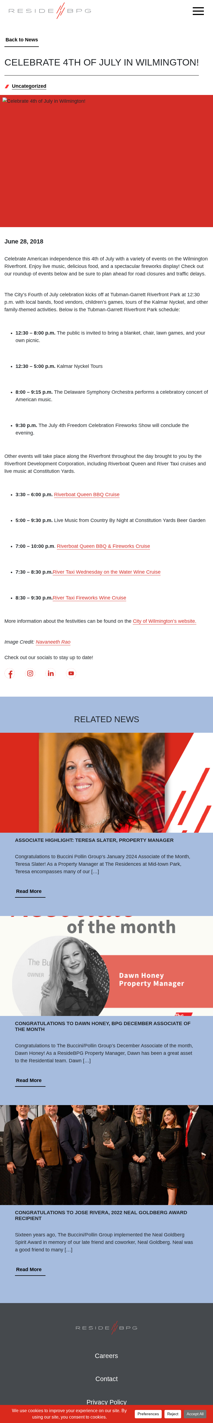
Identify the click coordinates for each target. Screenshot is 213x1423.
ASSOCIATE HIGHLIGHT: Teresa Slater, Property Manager (94, 840)
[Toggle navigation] (200, 11)
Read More (29, 891)
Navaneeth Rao (53, 642)
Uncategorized (29, 86)
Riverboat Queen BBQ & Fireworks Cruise (103, 546)
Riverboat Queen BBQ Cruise (87, 494)
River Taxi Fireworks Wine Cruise (89, 598)
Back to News (22, 39)
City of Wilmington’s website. (164, 621)
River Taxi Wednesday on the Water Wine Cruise (107, 572)
